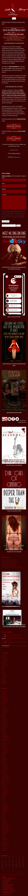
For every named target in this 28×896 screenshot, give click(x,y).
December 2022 (5, 709)
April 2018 (4, 772)
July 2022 (4, 714)
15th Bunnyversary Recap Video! (9, 565)
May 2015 (4, 817)
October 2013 (5, 846)
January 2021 (5, 734)
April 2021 (4, 732)
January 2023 (5, 707)
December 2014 (5, 826)
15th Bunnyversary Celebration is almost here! (12, 567)
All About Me (6, 880)
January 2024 (5, 700)
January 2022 (5, 721)
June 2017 (4, 785)
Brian (3, 634)
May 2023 (4, 703)
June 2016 (4, 797)
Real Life (4, 674)
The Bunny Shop (7, 892)
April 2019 (4, 759)
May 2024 (4, 693)
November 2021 (5, 723)
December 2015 (5, 808)
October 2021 (5, 725)
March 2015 (4, 821)
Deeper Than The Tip (8, 889)
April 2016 (4, 801)
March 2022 (4, 720)
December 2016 (5, 790)
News (3, 666)
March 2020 (4, 747)
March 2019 (4, 761)
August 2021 (4, 727)
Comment (4, 194)
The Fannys (4, 677)
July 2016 (4, 796)
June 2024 (4, 691)
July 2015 (4, 814)
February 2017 (5, 788)
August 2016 (4, 794)
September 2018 (5, 768)
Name (4, 177)
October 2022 (5, 712)
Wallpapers (4, 681)
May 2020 (4, 743)
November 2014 (5, 828)
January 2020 (5, 749)
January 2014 (5, 841)
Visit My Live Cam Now (9, 878)
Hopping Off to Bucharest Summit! (9, 561)
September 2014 (5, 832)
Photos (3, 670)
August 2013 (4, 850)
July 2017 (4, 783)
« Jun (3, 870)
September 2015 (5, 810)
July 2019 (4, 754)
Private (3, 672)
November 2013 (5, 844)
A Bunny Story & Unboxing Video (9, 563)
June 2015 (4, 815)
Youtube (4, 683)
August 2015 (4, 812)
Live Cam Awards (5, 664)
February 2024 (5, 698)
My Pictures (6, 881)
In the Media (4, 661)
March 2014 (4, 837)
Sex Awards (4, 675)
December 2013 (5, 843)
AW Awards (4, 657)
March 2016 (4, 803)
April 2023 (4, 705)
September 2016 (5, 792)
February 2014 (5, 839)
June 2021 (4, 731)
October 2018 (5, 767)
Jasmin (3, 663)
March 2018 (4, 774)
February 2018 (5, 776)
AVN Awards (4, 655)
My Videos (5, 883)
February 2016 (5, 805)
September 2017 (5, 781)
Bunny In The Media (8, 885)
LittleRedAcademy (8, 888)
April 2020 (4, 745)
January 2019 (5, 763)
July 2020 (4, 741)
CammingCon (5, 659)
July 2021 (4, 729)
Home (4, 877)
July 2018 (4, 770)
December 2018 (5, 765)
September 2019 (5, 752)
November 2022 (5, 711)
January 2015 (5, 825)
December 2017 (5, 779)
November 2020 (5, 738)
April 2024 (4, 694)
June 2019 (4, 756)
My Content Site (7, 886)
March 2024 (4, 696)
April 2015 (4, 819)
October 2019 (5, 750)
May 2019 (4, 758)
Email (3, 183)
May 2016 (4, 799)
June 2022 (4, 716)
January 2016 (5, 806)
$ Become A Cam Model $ (10, 891)
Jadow (3, 642)
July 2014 (4, 835)
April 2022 (4, 718)
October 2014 (5, 830)
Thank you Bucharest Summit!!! (9, 560)
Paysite (3, 668)
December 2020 (5, 736)
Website (4, 189)
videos (3, 679)
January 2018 (5, 778)
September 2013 (5, 848)
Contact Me (6, 894)
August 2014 (4, 834)
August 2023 (4, 702)
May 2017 (4, 787)
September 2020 (5, 740)
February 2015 (5, 823)
